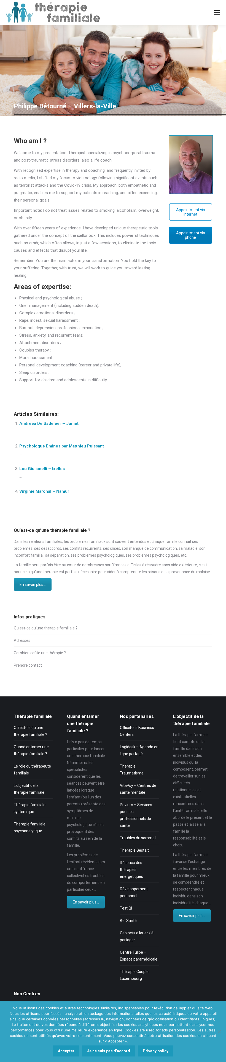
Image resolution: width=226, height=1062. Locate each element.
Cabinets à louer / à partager (137, 936)
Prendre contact (28, 665)
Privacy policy (155, 1051)
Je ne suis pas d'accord (108, 1051)
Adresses (22, 640)
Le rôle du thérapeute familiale (32, 769)
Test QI (126, 908)
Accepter (66, 1051)
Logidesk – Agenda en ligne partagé (139, 750)
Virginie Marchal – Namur (44, 491)
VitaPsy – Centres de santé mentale (138, 789)
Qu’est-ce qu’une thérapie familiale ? (45, 628)
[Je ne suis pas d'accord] (219, 1031)
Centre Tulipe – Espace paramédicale (138, 955)
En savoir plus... (33, 584)
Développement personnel (134, 892)
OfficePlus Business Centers (137, 731)
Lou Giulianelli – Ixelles (42, 468)
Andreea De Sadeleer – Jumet (49, 423)
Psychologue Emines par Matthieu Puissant (61, 446)
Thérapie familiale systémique (29, 808)
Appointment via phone (190, 235)
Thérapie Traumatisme (132, 769)
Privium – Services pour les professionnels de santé (136, 815)
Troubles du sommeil (138, 838)
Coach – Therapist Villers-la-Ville (63, 391)
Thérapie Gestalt (134, 850)
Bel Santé (128, 920)
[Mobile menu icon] (217, 12)
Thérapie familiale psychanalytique (29, 827)
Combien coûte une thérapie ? (40, 653)
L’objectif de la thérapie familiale (29, 789)
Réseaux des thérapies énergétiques (131, 869)
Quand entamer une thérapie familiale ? (31, 750)
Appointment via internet (190, 212)
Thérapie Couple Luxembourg (134, 975)
